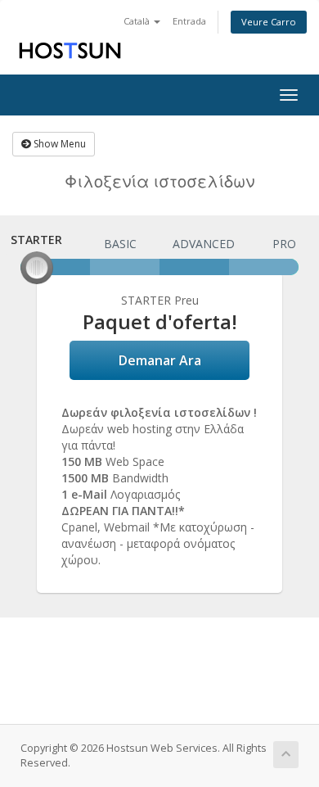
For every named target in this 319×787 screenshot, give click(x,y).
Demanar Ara (160, 360)
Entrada (189, 21)
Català (138, 21)
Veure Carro (268, 22)
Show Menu (58, 144)
